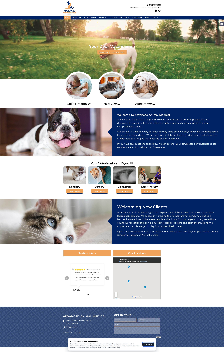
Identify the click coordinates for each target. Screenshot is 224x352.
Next (107, 278)
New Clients (89, 17)
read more (86, 280)
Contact (155, 17)
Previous (67, 278)
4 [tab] (91, 294)
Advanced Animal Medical (84, 316)
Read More (75, 191)
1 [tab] (83, 294)
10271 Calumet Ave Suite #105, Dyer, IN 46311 (145, 8)
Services (103, 17)
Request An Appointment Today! (112, 52)
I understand (148, 344)
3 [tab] (88, 294)
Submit (158, 337)
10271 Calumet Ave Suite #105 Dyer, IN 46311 (78, 322)
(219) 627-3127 (155, 5)
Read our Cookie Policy (113, 347)
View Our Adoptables (120, 17)
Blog (147, 17)
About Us (76, 17)
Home (67, 17)
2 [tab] (85, 294)
